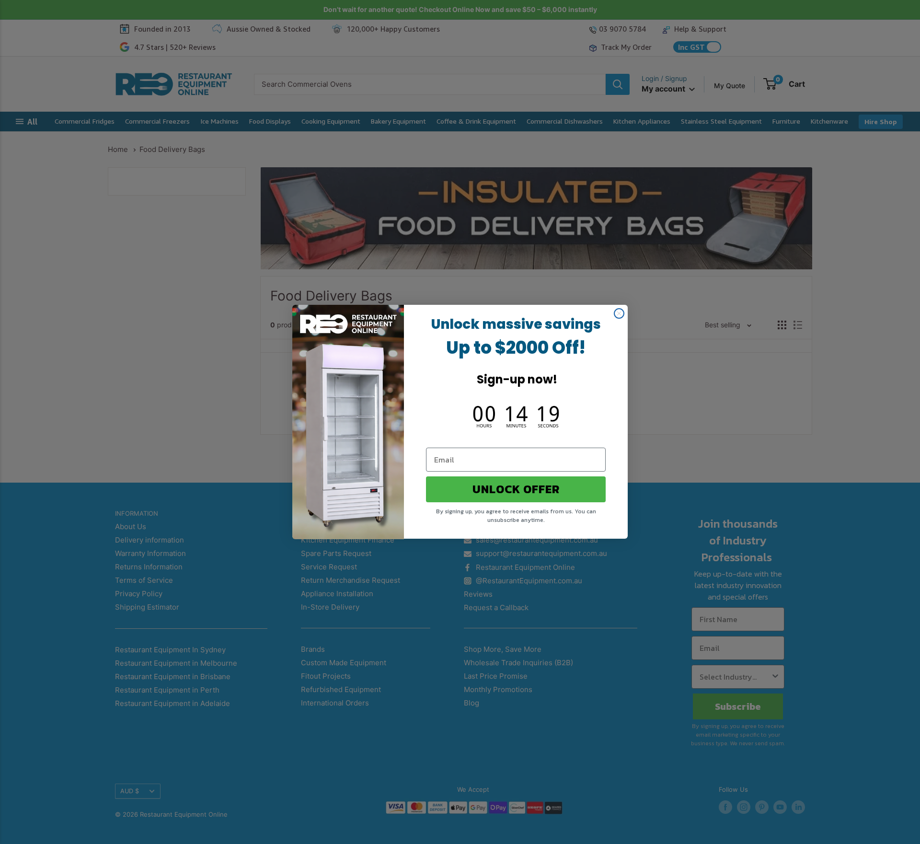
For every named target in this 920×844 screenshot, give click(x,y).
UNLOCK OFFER (516, 489)
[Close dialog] (619, 313)
